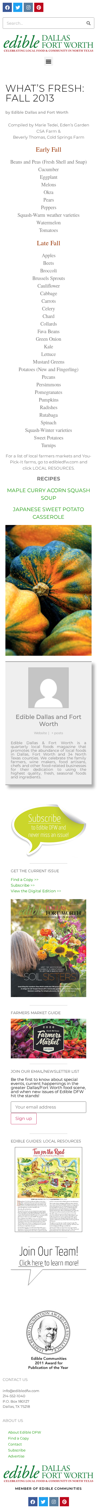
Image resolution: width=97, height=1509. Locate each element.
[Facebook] (7, 7)
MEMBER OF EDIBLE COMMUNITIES (48, 1488)
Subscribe (17, 1450)
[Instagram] (28, 7)
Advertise (16, 1456)
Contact (15, 1444)
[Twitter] (17, 7)
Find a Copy (18, 1438)
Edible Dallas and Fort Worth (48, 720)
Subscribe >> (23, 885)
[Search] (88, 23)
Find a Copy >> (25, 879)
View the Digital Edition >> (36, 891)
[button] (48, 61)
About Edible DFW (24, 1432)
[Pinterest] (38, 7)
